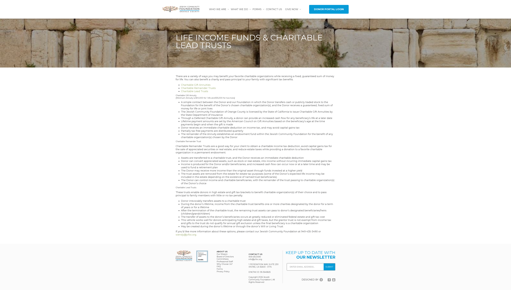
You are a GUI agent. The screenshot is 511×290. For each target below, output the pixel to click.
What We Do (240, 9)
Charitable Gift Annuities (196, 84)
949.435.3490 (255, 257)
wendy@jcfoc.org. (186, 234)
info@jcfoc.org (255, 259)
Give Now (292, 9)
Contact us (274, 9)
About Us (222, 251)
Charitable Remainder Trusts (198, 88)
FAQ (219, 266)
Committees (222, 259)
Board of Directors (225, 256)
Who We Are (218, 9)
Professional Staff (225, 261)
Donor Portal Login (329, 9)
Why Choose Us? (225, 264)
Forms (257, 9)
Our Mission (222, 254)
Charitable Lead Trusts (194, 91)
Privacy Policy (223, 271)
